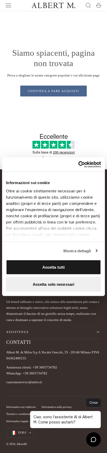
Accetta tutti (53, 267)
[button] (8, 5)
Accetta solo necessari (53, 284)
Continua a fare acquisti (53, 91)
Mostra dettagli (77, 250)
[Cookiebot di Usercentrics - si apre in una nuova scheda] (78, 164)
